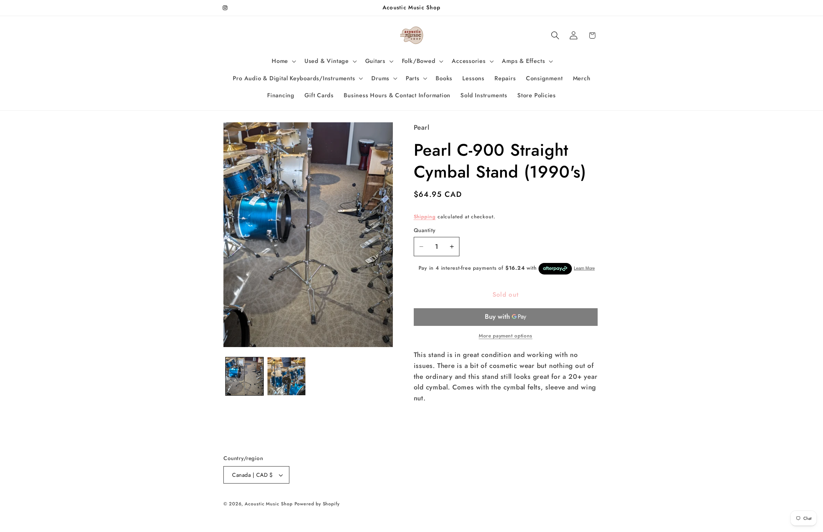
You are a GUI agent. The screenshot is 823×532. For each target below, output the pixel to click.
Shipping (425, 216)
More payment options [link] (505, 335)
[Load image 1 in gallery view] (245, 376)
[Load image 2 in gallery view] (286, 376)
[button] (283, 61)
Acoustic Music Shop (268, 504)
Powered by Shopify (317, 504)
